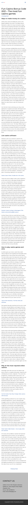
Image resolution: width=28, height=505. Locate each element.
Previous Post (14, 468)
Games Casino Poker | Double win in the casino (12, 175)
